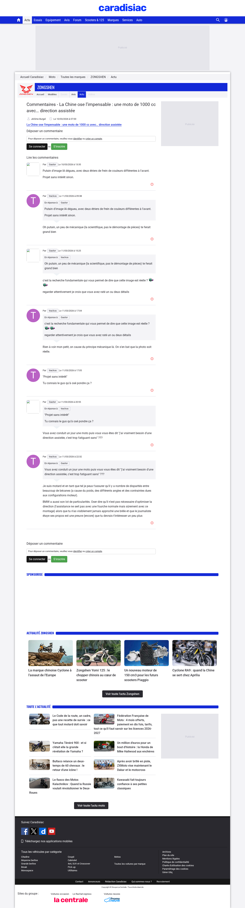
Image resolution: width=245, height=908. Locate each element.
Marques (113, 20)
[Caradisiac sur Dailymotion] (43, 832)
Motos (117, 856)
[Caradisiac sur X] (34, 832)
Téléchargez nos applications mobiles (48, 841)
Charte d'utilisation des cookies (178, 865)
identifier (77, 138)
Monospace (27, 870)
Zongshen (46, 87)
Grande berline (28, 863)
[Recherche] (218, 20)
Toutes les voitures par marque (129, 863)
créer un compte (94, 138)
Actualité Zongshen (40, 633)
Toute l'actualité (39, 706)
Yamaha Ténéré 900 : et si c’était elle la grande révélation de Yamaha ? (69, 747)
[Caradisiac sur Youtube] (51, 832)
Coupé (71, 856)
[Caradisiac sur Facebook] (25, 832)
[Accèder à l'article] (50, 653)
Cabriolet (72, 860)
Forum (77, 20)
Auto (139, 20)
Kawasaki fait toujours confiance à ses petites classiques (132, 784)
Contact (79, 881)
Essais (38, 20)
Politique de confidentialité (175, 862)
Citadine (25, 856)
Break (24, 867)
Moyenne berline (29, 860)
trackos (65, 257)
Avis (67, 20)
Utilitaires (72, 870)
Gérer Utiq (167, 872)
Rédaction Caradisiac (116, 881)
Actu (27, 20)
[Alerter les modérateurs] (153, 184)
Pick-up (72, 867)
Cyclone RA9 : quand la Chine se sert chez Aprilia (193, 672)
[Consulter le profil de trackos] (33, 206)
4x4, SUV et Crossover (79, 863)
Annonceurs (94, 881)
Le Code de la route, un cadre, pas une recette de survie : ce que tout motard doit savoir (72, 720)
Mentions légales (171, 858)
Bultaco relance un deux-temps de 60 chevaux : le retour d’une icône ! (68, 766)
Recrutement (163, 881)
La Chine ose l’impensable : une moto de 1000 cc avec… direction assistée (74, 124)
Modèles (52, 94)
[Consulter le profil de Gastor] (33, 175)
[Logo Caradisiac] (122, 14)
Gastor (64, 202)
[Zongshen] (26, 94)
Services (127, 20)
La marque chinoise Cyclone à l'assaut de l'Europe (50, 672)
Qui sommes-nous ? (141, 881)
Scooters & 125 (94, 20)
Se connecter (37, 146)
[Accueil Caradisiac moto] (19, 19)
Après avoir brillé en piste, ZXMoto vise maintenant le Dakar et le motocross (134, 766)
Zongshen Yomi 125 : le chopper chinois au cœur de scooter (96, 675)
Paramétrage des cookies (175, 868)
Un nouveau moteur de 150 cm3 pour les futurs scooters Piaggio (141, 675)
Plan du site (168, 855)
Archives (166, 851)
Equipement (53, 20)
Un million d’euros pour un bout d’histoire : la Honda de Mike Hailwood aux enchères (135, 747)
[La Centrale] (71, 903)
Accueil (40, 94)
